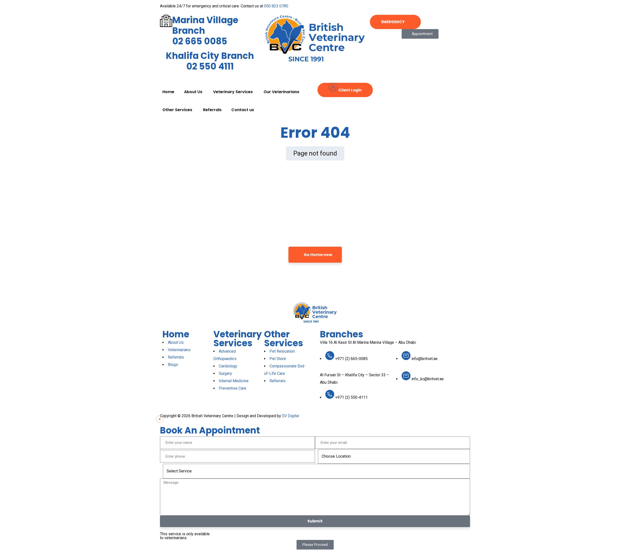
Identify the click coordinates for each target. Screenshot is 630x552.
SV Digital (290, 416)
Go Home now (317, 255)
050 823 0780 (276, 6)
